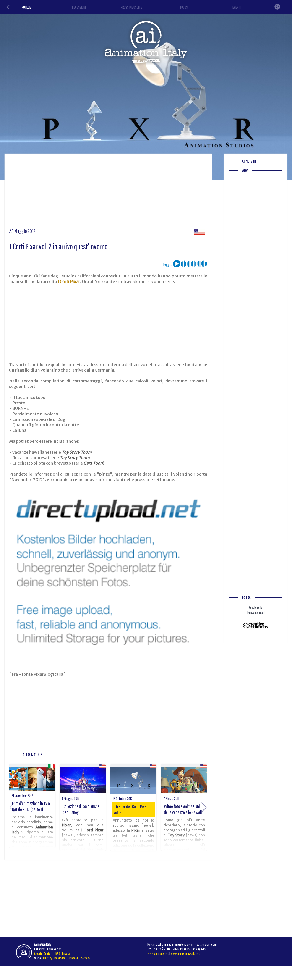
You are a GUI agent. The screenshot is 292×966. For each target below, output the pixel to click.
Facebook (85, 958)
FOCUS (184, 7)
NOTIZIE (26, 7)
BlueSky (47, 958)
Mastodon (59, 958)
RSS (57, 953)
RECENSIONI (79, 7)
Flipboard (73, 958)
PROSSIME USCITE (131, 7)
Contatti (48, 953)
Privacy (66, 953)
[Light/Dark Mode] (9, 8)
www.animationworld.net (185, 953)
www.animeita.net (158, 953)
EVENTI (236, 7)
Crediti (38, 953)
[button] (204, 807)
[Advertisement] (108, 193)
